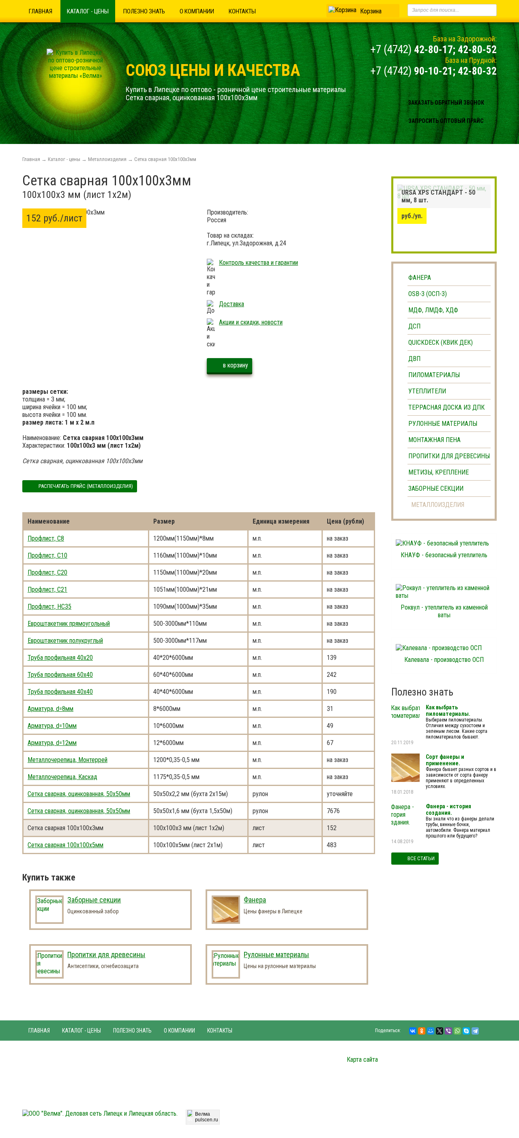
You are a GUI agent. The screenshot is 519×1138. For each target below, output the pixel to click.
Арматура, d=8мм (50, 709)
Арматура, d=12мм (52, 743)
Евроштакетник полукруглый (65, 640)
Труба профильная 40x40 (60, 692)
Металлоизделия (107, 159)
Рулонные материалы (442, 423)
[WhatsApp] (457, 1031)
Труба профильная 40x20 (60, 657)
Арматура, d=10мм (52, 726)
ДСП (414, 326)
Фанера (419, 277)
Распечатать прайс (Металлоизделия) (86, 486)
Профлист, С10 (47, 555)
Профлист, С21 (47, 589)
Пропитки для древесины (449, 456)
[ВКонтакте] (412, 1031)
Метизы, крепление (438, 472)
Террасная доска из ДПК (446, 407)
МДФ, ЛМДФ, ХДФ (433, 310)
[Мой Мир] (430, 1031)
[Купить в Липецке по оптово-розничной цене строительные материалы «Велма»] (75, 75)
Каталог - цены (88, 11)
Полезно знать (144, 11)
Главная (40, 11)
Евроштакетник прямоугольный (69, 623)
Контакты (242, 11)
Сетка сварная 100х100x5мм (65, 845)
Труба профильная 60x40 (60, 675)
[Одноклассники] (421, 1031)
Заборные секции (435, 488)
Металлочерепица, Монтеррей (67, 760)
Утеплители (427, 391)
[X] (439, 1031)
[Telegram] (475, 1031)
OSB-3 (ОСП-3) (427, 294)
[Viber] (448, 1031)
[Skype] (466, 1031)
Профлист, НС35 (49, 606)
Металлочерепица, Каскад (62, 777)
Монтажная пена (434, 440)
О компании (197, 11)
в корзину (235, 365)
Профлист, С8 (46, 538)
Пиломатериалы (434, 375)
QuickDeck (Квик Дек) (440, 342)
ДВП (414, 359)
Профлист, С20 (47, 572)
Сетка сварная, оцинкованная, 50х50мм (79, 794)
